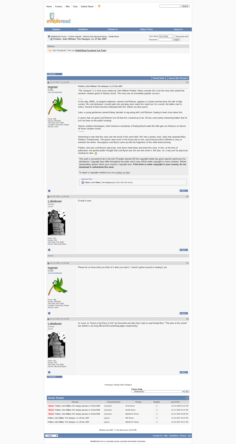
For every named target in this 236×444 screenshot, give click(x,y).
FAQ (166, 436)
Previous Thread (112, 385)
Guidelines (83, 29)
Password (153, 40)
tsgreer (53, 87)
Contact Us (157, 436)
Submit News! (87, 6)
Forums (58, 6)
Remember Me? (182, 36)
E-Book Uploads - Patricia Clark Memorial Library (88, 36)
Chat (75, 6)
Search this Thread (177, 78)
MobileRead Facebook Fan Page (90, 50)
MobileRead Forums (59, 36)
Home (49, 6)
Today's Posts (146, 29)
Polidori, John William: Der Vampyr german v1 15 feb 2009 (77, 406)
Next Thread (125, 385)
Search (177, 29)
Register (56, 29)
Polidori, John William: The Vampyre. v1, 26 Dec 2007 (68, 418)
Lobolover (55, 201)
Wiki (68, 6)
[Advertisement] (118, 63)
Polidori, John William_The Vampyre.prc (99, 182)
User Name (153, 36)
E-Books (112, 29)
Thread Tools (158, 78)
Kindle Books (114, 36)
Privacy (183, 436)
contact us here (122, 172)
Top (189, 436)
